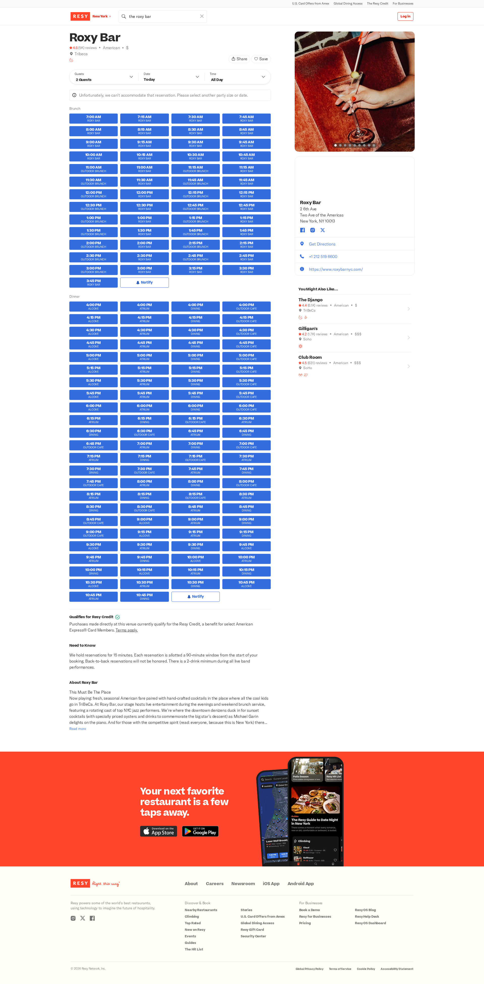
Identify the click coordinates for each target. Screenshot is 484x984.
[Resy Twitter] (82, 918)
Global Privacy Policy (309, 969)
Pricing (305, 923)
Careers (214, 884)
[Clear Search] (202, 16)
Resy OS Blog (365, 910)
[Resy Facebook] (92, 918)
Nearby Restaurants (201, 910)
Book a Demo (309, 910)
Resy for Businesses (315, 916)
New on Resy (195, 929)
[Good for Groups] (300, 375)
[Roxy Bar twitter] (322, 230)
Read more (77, 728)
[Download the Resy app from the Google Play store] (200, 831)
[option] (355, 92)
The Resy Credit (377, 3)
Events (190, 936)
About (191, 884)
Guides (190, 943)
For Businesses (403, 3)
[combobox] (163, 16)
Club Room (310, 357)
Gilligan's (308, 329)
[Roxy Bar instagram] (312, 230)
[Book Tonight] (71, 60)
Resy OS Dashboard (370, 923)
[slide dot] (335, 145)
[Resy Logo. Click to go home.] (80, 16)
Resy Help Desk (367, 916)
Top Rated (193, 923)
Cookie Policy (366, 969)
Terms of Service (340, 969)
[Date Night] (306, 375)
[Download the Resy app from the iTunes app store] (158, 831)
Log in (405, 16)
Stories (246, 910)
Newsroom (243, 884)
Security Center (253, 936)
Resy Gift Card (252, 929)
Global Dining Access (348, 3)
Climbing (192, 916)
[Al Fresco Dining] (300, 346)
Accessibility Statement (397, 969)
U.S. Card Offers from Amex (310, 3)
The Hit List (194, 949)
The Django (310, 300)
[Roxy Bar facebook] (302, 230)
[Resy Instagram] (73, 918)
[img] (71, 54)
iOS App (271, 884)
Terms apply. (127, 629)
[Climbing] (306, 317)
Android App (301, 884)
